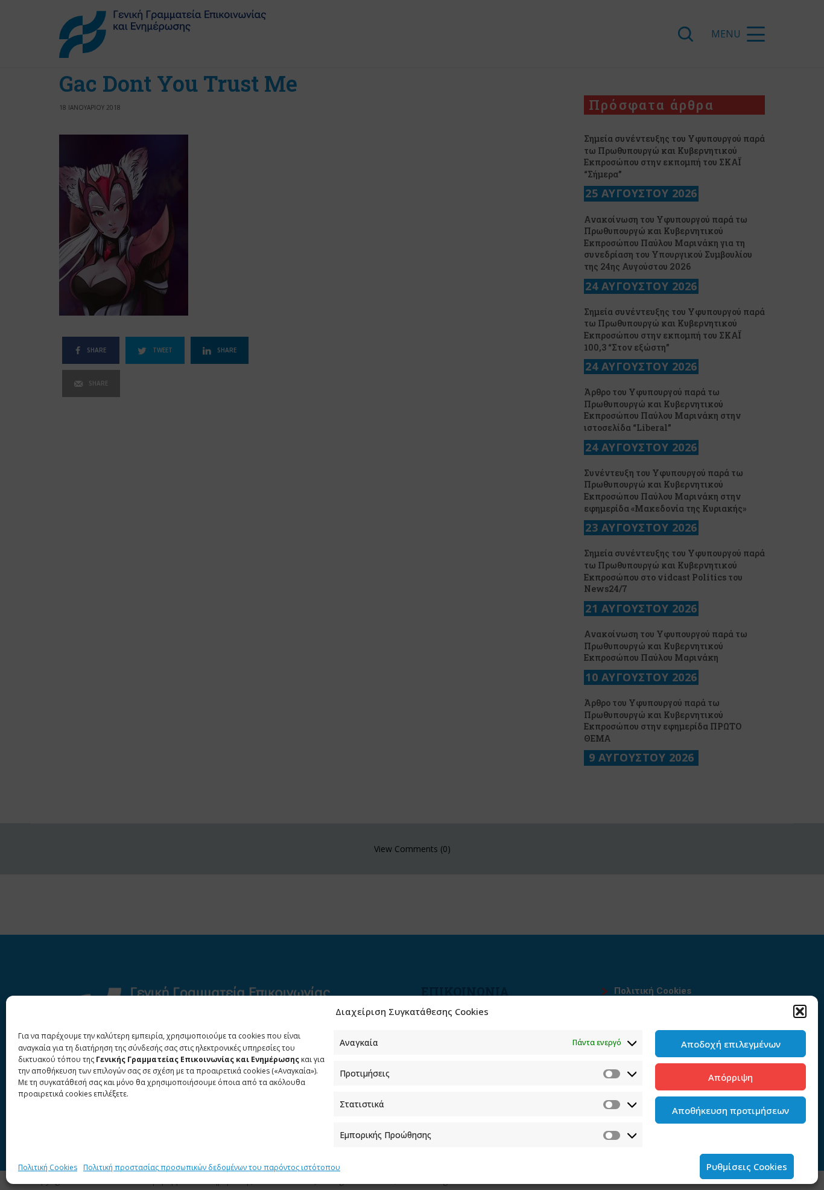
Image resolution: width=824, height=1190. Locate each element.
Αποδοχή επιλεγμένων (731, 1044)
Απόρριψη (730, 1077)
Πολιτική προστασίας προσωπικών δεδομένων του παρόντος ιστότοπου (211, 1167)
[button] (800, 1011)
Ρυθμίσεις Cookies (746, 1166)
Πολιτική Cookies (47, 1167)
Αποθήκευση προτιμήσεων (730, 1110)
